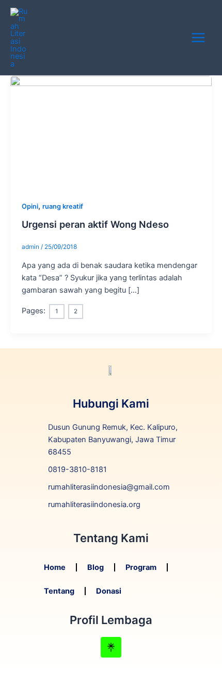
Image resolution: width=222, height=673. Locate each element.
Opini (30, 206)
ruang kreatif (62, 206)
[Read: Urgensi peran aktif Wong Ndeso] (111, 132)
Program (140, 567)
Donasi (108, 591)
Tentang (59, 591)
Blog (95, 567)
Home (55, 567)
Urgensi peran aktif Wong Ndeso (95, 224)
